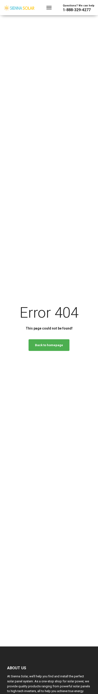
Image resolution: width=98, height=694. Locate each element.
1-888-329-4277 (77, 9)
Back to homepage (49, 345)
